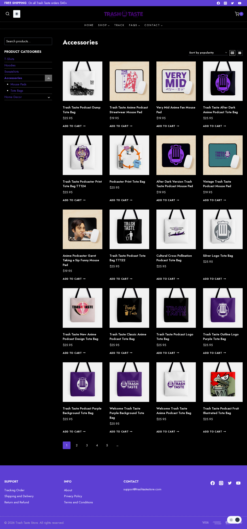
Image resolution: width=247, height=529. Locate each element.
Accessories (13, 78)
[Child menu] (48, 78)
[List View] (240, 53)
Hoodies (10, 65)
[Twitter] (232, 3)
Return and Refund (16, 502)
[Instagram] (225, 3)
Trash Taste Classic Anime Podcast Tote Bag (128, 336)
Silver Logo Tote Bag (218, 255)
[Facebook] (218, 3)
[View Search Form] (7, 14)
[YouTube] (240, 3)
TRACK (119, 25)
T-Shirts (9, 59)
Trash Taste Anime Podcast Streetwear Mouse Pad (129, 109)
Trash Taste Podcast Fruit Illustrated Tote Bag (221, 410)
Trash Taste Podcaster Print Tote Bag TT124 (82, 183)
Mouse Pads (18, 84)
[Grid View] (232, 53)
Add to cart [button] (72, 126)
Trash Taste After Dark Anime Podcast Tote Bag (220, 109)
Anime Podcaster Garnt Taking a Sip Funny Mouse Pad (81, 260)
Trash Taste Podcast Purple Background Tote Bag (82, 410)
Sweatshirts (11, 71)
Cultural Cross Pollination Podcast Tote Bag (174, 258)
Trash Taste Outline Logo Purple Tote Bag (221, 336)
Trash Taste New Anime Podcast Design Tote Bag (80, 336)
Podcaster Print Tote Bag (127, 181)
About (68, 490)
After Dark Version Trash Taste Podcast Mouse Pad (174, 183)
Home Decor (13, 97)
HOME (89, 25)
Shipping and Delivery (18, 496)
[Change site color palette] (16, 14)
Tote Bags (16, 90)
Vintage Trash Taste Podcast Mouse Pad (217, 183)
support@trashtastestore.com (142, 489)
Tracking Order (14, 490)
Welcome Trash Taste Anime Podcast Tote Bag (173, 410)
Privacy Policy (73, 496)
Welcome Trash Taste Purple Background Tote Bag (127, 413)
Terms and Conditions (78, 502)
